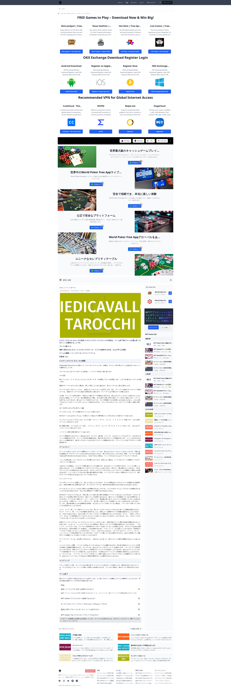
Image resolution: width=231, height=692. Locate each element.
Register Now (130, 65)
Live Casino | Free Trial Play (159, 26)
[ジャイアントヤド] (149, 452)
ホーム (120, 3)
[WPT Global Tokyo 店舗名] (149, 344)
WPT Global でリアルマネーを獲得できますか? (144, 674)
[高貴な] (149, 421)
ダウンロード (151, 3)
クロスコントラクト (67, 629)
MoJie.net (130, 105)
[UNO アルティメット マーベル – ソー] (149, 446)
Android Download (71, 65)
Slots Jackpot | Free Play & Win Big (71, 26)
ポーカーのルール (159, 416)
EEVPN (100, 105)
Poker (159, 345)
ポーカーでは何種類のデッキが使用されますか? (144, 676)
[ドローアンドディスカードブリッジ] (149, 464)
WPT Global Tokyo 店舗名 (104, 683)
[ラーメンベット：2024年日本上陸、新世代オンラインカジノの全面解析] (149, 458)
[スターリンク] (149, 415)
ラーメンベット (158, 459)
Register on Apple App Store (100, 65)
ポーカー (134, 3)
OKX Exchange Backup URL (159, 65)
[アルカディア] (149, 427)
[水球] (149, 433)
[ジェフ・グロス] (149, 471)
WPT (155, 345)
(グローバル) (164, 351)
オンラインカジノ (170, 364)
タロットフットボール (83, 13)
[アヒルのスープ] (149, 439)
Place (163, 345)
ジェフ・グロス (168, 472)
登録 (170, 351)
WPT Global (157, 351)
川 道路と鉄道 (134, 629)
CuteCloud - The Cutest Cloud (71, 105)
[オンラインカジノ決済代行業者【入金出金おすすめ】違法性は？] (149, 363)
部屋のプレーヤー (159, 472)
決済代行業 (162, 364)
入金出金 (156, 364)
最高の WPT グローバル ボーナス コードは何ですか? (144, 681)
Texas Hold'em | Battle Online (100, 26)
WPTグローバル (158, 358)
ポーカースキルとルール (68, 13)
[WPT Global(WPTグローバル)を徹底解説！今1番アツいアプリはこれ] (149, 356)
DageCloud (159, 105)
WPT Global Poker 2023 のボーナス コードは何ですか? (143, 679)
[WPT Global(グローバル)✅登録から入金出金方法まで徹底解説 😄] (149, 350)
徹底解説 (172, 358)
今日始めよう (135, 163)
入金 (126, 3)
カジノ (142, 3)
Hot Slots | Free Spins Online (130, 26)
